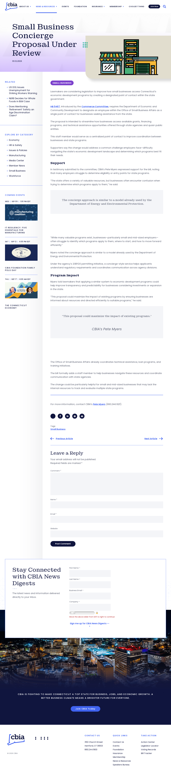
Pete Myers (99, 404)
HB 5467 (55, 106)
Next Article (150, 438)
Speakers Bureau (121, 764)
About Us (24, 6)
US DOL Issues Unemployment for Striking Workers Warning (23, 90)
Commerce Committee (94, 106)
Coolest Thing (136, 6)
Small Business (57, 429)
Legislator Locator (150, 745)
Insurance (97, 6)
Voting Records (148, 749)
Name (53, 499)
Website (54, 528)
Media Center (16, 160)
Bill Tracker (146, 753)
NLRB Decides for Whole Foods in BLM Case (22, 100)
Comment (55, 471)
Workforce (15, 175)
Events (65, 6)
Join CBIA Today (85, 708)
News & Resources (45, 6)
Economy (14, 140)
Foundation (80, 6)
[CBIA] (11, 7)
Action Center (148, 742)
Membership (116, 6)
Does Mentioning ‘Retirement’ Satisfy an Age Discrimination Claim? (21, 111)
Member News (17, 165)
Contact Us (118, 742)
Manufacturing (17, 155)
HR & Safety (15, 145)
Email (53, 514)
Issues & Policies (18, 150)
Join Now (154, 6)
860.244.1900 (91, 749)
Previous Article (64, 438)
